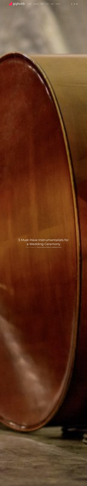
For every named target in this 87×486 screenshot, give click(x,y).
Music (47, 3)
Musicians (35, 3)
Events (42, 3)
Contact (58, 3)
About (29, 3)
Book (52, 3)
